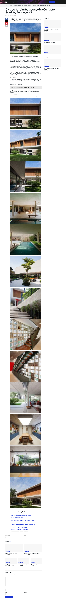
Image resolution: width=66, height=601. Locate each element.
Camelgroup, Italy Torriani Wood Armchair (18, 518)
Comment (7, 576)
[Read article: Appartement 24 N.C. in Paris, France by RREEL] (23, 561)
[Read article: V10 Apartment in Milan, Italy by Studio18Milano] (14, 548)
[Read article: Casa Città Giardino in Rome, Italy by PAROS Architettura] (11, 561)
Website (25, 592)
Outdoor (29, 5)
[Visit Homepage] (11, 2)
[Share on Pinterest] (6, 23)
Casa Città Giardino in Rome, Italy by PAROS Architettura (10, 565)
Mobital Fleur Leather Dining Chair (17, 517)
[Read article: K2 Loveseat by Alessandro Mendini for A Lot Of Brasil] (52, 24)
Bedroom (25, 5)
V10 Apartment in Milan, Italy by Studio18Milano (11, 554)
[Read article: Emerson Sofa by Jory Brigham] (52, 37)
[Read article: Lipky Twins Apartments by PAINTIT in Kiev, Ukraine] (52, 63)
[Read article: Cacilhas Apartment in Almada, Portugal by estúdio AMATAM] (33, 548)
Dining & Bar (20, 5)
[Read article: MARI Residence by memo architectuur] (36, 561)
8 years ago (7, 15)
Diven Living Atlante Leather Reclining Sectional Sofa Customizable (22, 520)
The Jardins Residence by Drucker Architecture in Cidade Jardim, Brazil (23, 524)
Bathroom (48, 5)
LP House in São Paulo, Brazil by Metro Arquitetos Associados (22, 526)
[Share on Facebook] (6, 19)
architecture (14, 531)
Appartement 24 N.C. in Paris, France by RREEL (23, 565)
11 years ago (46, 31)
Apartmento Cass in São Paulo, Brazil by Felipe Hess (20, 527)
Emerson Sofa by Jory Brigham (49, 42)
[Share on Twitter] (6, 21)
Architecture (33, 1)
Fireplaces (44, 5)
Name (6, 588)
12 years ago (46, 57)
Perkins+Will (26, 531)
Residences (11, 15)
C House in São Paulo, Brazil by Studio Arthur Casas (20, 529)
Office (32, 5)
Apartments (8, 551)
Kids (35, 5)
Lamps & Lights (40, 1)
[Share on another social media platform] (6, 26)
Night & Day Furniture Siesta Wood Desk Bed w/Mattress (21, 515)
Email (6, 592)
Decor (45, 1)
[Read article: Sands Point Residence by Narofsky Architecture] (52, 49)
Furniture (27, 1)
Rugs (41, 5)
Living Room (15, 5)
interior (18, 531)
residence (21, 531)
